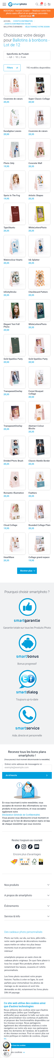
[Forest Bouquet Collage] (40, 377)
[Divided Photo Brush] (15, 447)
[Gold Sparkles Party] (15, 345)
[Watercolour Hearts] (15, 246)
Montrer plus (26, 570)
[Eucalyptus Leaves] (15, 117)
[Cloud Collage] (15, 511)
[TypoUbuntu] (15, 214)
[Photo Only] (15, 149)
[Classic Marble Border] (40, 447)
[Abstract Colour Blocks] (40, 412)
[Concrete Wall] (40, 149)
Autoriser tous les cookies (15, 1045)
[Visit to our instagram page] (24, 847)
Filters (10, 67)
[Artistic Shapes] (40, 182)
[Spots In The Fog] (15, 182)
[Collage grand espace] (40, 544)
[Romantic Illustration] (15, 479)
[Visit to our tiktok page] (30, 847)
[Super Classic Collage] (40, 85)
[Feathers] (40, 479)
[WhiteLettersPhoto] (40, 214)
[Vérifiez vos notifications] (45, 4)
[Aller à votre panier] (49, 4)
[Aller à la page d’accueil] (17, 4)
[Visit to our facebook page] (17, 847)
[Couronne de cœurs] (15, 85)
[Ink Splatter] (40, 246)
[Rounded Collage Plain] (40, 511)
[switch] (6, 1053)
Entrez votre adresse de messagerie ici (23, 764)
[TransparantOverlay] (15, 377)
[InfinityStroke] (15, 278)
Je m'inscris (11, 775)
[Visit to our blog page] (37, 847)
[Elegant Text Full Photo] (15, 310)
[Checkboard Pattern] (40, 278)
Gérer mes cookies (13, 1052)
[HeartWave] (15, 544)
